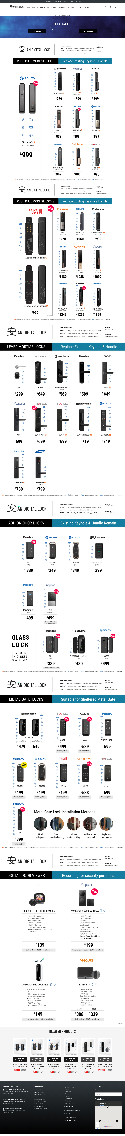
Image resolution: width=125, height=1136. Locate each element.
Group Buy (68, 1091)
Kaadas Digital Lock (39, 1099)
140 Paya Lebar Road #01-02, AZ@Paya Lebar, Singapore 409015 (15, 1092)
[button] (105, 7)
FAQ (66, 1094)
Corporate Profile (69, 1087)
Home (56, 15)
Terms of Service (69, 1103)
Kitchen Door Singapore (40, 1108)
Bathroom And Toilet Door (41, 1104)
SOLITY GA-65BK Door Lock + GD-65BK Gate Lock (54, 1066)
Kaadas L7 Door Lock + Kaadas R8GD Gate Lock (105, 1066)
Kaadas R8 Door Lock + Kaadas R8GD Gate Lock (20, 1066)
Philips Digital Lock (39, 1094)
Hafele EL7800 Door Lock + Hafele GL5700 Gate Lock (88, 1066)
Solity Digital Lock (39, 1097)
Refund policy (68, 1098)
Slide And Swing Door (40, 1101)
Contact (67, 1089)
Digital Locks (38, 1090)
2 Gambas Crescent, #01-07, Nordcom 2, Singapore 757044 (14, 1102)
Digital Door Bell (38, 1106)
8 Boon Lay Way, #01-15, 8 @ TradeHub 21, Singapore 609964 (14, 1111)
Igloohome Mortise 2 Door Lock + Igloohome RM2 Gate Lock (71, 1066)
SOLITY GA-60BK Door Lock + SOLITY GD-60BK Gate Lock (37, 1066)
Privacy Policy (69, 1101)
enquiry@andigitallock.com (73, 1110)
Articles (67, 1096)
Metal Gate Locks (39, 1092)
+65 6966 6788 (69, 1107)
